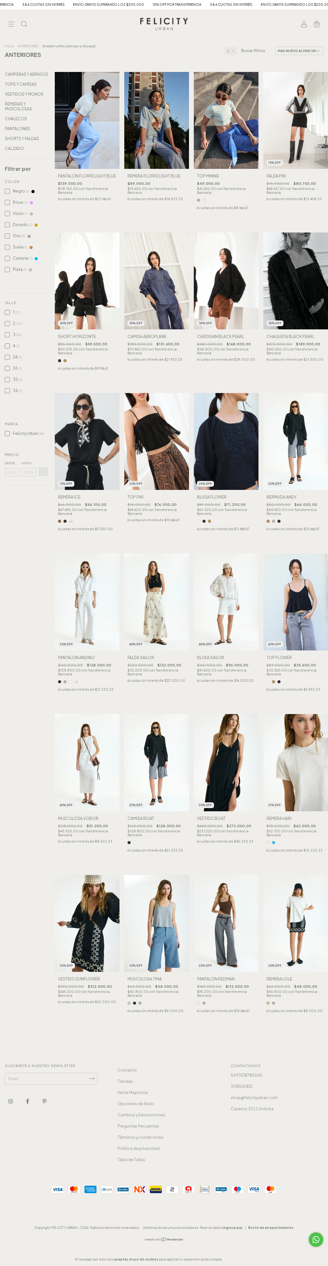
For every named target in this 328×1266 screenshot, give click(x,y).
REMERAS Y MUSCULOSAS (18, 106)
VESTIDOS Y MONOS (24, 94)
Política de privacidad (139, 1148)
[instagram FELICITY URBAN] (11, 1101)
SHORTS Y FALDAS (22, 138)
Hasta (26, 463)
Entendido (240, 1259)
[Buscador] (24, 24)
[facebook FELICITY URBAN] (28, 1101)
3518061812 (241, 1086)
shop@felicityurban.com (254, 1097)
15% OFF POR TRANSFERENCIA (116, 4)
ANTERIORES (28, 46)
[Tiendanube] (164, 1240)
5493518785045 (247, 1075)
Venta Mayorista (133, 1092)
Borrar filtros (253, 50)
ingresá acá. (233, 1228)
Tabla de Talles (131, 1159)
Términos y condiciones (140, 1137)
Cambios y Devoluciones (141, 1115)
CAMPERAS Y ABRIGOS (26, 74)
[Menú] (11, 24)
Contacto (127, 1070)
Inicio (9, 46)
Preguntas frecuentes (138, 1126)
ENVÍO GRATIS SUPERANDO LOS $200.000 (48, 4)
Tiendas (125, 1081)
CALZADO (14, 148)
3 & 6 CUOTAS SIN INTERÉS (170, 4)
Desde (10, 463)
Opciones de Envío (136, 1103)
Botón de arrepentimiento (271, 1228)
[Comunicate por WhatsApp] (316, 1239)
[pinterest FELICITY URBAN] (44, 1101)
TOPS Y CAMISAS (21, 84)
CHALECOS (16, 118)
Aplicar (43, 471)
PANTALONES (17, 128)
